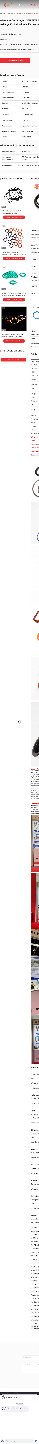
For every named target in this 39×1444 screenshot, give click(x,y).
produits (10, 13)
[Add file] (2, 1441)
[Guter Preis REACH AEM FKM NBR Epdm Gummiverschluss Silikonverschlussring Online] (14, 236)
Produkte (34, 5)
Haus (4, 13)
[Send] (36, 1441)
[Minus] (36, 1397)
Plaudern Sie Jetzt (14, 61)
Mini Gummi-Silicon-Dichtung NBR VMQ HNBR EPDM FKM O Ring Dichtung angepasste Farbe (12, 337)
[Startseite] (8, 5)
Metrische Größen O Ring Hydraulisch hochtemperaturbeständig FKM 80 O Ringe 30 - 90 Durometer (14, 295)
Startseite (22, 5)
